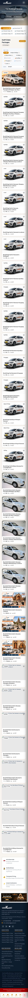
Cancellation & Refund (20, 958)
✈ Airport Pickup (14, 52)
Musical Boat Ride (6, 968)
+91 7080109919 (16, 920)
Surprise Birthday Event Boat (7, 956)
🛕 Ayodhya (18, 58)
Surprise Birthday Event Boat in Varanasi (11, 984)
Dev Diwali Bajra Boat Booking (14, 976)
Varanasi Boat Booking (7, 951)
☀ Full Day (19, 55)
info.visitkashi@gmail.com (9, 923)
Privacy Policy (18, 951)
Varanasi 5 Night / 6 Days (7, 942)
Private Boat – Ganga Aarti (7, 962)
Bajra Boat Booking (6, 959)
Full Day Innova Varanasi (20, 935)
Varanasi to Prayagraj (20, 943)
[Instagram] (6, 926)
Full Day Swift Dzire (19, 937)
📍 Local (6, 63)
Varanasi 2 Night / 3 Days (7, 935)
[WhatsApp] (13, 926)
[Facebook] (3, 926)
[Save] (23, 73)
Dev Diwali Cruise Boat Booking (14, 982)
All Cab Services (18, 946)
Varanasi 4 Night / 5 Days (7, 940)
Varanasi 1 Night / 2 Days (7, 933)
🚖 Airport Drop (8, 55)
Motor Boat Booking (6, 953)
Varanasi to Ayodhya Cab (19, 940)
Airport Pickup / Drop (19, 933)
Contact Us (17, 960)
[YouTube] (9, 926)
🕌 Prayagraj (7, 60)
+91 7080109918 (7, 920)
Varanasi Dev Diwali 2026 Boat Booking (11, 978)
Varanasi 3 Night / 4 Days (7, 937)
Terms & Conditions (19, 956)
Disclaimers (17, 953)
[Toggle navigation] (23, 2)
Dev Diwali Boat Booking (7, 965)
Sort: (4, 66)
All (5, 52)
